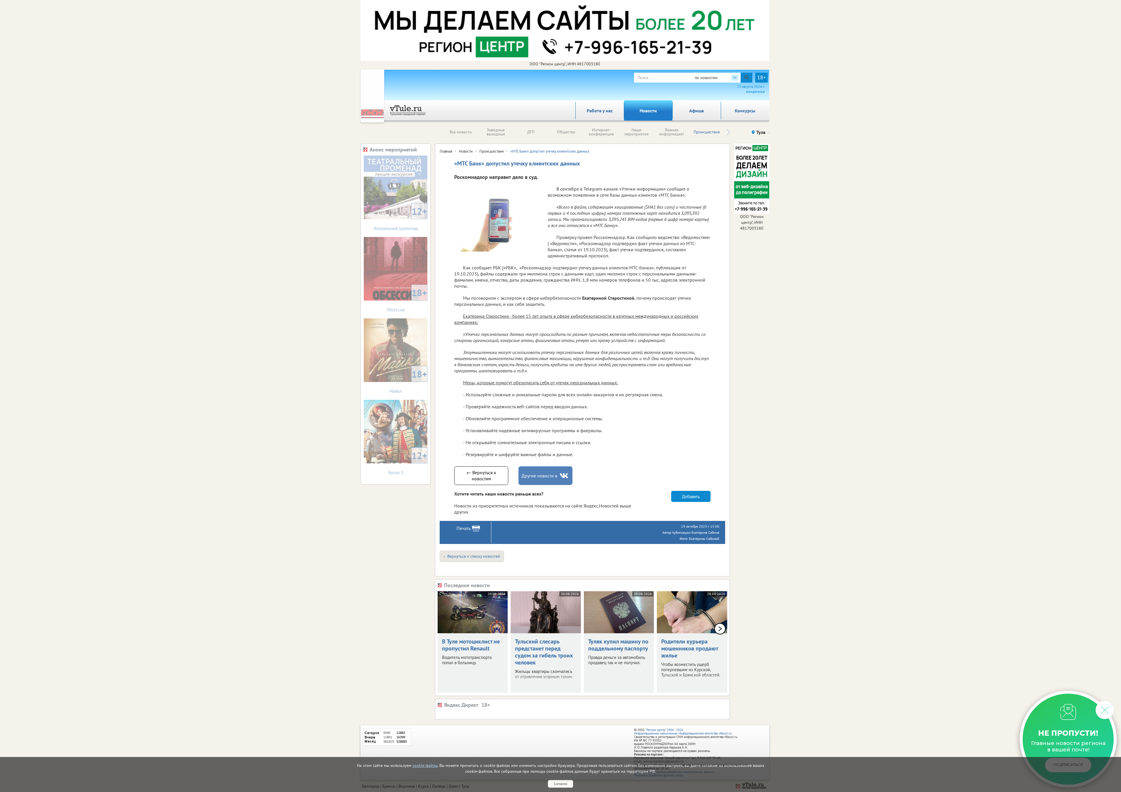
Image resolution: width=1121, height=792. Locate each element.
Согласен (560, 783)
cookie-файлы (425, 765)
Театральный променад (400, 218)
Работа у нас (600, 111)
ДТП (531, 132)
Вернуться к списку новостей (473, 556)
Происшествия (707, 132)
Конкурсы (745, 111)
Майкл (408, 381)
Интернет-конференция (601, 132)
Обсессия (407, 300)
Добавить (691, 496)
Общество (566, 132)
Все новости (461, 132)
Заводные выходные (496, 132)
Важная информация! (671, 132)
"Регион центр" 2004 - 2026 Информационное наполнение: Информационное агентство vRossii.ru (683, 731)
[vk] (565, 476)
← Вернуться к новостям (481, 476)
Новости (648, 111)
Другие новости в (539, 476)
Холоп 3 (407, 462)
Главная (446, 151)
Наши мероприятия (636, 132)
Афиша (696, 111)
